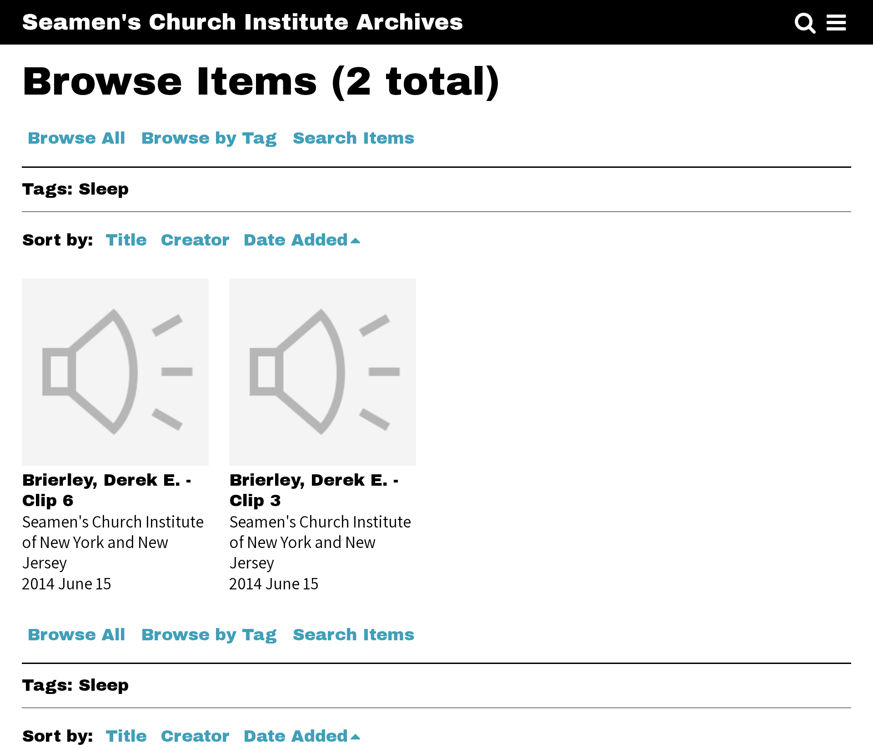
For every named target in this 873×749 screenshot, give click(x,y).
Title (126, 240)
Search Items (353, 138)
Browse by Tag (209, 138)
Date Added (295, 240)
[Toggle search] (805, 23)
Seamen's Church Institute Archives (242, 22)
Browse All (76, 138)
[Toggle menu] (836, 23)
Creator (195, 240)
